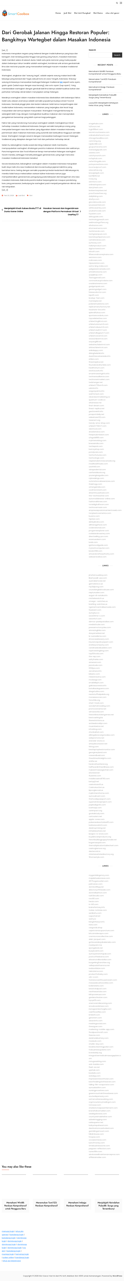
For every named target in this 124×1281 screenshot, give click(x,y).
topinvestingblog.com (99, 650)
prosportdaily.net (96, 414)
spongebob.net (96, 948)
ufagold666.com (96, 437)
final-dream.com (96, 405)
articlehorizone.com (98, 272)
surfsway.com (95, 242)
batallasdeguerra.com (99, 688)
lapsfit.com (94, 295)
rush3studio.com (96, 895)
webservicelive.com (97, 556)
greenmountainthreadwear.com (103, 1093)
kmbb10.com (94, 1015)
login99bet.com (96, 129)
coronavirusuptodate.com (100, 280)
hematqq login (22, 1254)
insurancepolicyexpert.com (101, 642)
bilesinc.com (94, 674)
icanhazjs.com (95, 807)
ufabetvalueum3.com (98, 327)
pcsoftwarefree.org (97, 193)
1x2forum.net (94, 126)
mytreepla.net (95, 301)
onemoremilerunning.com (100, 1003)
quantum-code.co (97, 399)
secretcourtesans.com (99, 132)
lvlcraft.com (94, 251)
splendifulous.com (97, 312)
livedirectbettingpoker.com (101, 1046)
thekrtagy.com (95, 484)
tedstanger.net (96, 382)
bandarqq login (16, 1234)
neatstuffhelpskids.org (99, 694)
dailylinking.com (96, 196)
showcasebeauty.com (99, 639)
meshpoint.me (95, 945)
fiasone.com (94, 1035)
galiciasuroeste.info (97, 685)
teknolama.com (96, 971)
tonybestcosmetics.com (100, 513)
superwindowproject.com (100, 802)
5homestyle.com (96, 857)
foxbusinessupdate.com (100, 1049)
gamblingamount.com (99, 1131)
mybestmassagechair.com (101, 770)
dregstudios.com (96, 691)
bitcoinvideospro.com (98, 933)
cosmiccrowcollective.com (101, 936)
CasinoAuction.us (96, 787)
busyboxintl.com (96, 951)
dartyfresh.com (96, 187)
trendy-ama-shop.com (99, 423)
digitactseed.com (97, 248)
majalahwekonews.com (99, 878)
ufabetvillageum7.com (99, 333)
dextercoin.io (94, 851)
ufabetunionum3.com (98, 324)
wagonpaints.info (96, 391)
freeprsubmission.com (99, 434)
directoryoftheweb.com (99, 889)
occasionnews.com (97, 1140)
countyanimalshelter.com (100, 1116)
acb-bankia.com (96, 1064)
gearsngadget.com (97, 289)
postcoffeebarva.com (99, 956)
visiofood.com (95, 429)
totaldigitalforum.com (99, 504)
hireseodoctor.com (97, 292)
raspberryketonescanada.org (102, 461)
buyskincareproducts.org (100, 836)
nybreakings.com (96, 478)
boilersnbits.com (96, 985)
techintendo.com (97, 231)
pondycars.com (96, 452)
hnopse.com (94, 1137)
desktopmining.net (97, 828)
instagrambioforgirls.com (100, 1009)
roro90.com (94, 898)
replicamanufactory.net (99, 306)
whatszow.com (95, 225)
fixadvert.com (95, 610)
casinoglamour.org (97, 848)
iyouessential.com (97, 205)
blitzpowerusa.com (97, 994)
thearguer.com (95, 1026)
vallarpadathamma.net (99, 965)
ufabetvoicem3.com (98, 335)
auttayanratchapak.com (100, 953)
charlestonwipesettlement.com (103, 1108)
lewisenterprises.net (98, 190)
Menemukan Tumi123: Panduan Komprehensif (102, 80)
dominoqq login (15, 1241)
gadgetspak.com (96, 286)
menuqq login (8, 1231)
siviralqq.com (95, 1076)
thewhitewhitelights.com (100, 758)
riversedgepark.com (98, 149)
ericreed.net (94, 772)
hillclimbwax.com (96, 1134)
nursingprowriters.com (99, 1090)
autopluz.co (94, 613)
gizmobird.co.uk (96, 583)
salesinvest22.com (97, 417)
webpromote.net (96, 738)
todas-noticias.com (98, 910)
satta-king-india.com (98, 266)
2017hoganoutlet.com (98, 881)
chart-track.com (96, 703)
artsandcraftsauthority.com (101, 554)
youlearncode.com (97, 210)
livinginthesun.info (97, 921)
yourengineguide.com (98, 475)
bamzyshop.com (96, 449)
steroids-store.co (97, 740)
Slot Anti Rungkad (82, 13)
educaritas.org (95, 170)
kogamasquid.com (97, 842)
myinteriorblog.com (97, 440)
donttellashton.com (98, 892)
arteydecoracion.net (98, 743)
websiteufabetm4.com (99, 344)
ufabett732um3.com (98, 385)
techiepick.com (96, 446)
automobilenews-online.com (102, 498)
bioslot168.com (95, 551)
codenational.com (97, 527)
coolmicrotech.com (97, 490)
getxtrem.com (95, 1017)
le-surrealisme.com (97, 636)
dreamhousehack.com (99, 492)
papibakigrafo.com (97, 804)
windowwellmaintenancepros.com (104, 1154)
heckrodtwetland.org (98, 764)
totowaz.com (95, 1105)
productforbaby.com (98, 974)
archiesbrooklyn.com (98, 723)
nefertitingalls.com (97, 161)
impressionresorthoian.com (101, 1078)
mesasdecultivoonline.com (101, 983)
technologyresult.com (99, 219)
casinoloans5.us (96, 784)
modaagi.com (95, 679)
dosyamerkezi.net (97, 633)
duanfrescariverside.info (99, 356)
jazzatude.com (95, 665)
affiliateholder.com (97, 1157)
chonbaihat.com (96, 732)
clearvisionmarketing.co (99, 397)
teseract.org (94, 420)
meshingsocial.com (97, 1023)
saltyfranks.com (96, 659)
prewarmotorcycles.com (100, 627)
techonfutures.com (97, 455)
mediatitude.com (97, 624)
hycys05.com (95, 1000)
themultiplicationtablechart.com (103, 845)
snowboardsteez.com (99, 1006)
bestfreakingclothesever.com (102, 1081)
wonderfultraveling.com (99, 706)
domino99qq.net (96, 887)
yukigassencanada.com (99, 269)
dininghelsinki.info (96, 353)
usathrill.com (94, 466)
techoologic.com (96, 458)
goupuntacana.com (98, 146)
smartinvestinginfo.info (99, 373)
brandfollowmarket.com (99, 1110)
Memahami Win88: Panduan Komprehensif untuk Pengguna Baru (105, 72)
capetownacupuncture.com (101, 930)
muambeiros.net (96, 726)
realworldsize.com (97, 968)
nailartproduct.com (97, 245)
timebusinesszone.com (99, 1145)
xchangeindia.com (97, 487)
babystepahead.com (98, 1125)
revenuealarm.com (97, 539)
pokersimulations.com (99, 304)
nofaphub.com (95, 158)
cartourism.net (95, 816)
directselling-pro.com (98, 536)
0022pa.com (94, 668)
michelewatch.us (96, 598)
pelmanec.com (95, 884)
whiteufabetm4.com (98, 347)
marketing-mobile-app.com (101, 1029)
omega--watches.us (98, 601)
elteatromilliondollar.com (100, 959)
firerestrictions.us (96, 720)
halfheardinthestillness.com (101, 767)
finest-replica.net (97, 408)
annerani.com (95, 662)
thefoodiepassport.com (100, 799)
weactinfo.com (95, 1020)
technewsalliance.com (99, 376)
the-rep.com (94, 656)
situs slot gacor (112, 13)
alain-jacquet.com (97, 939)
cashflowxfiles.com (97, 1012)
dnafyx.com (94, 199)
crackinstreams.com (98, 283)
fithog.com (94, 746)
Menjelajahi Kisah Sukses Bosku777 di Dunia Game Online (22, 210)
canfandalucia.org (97, 472)
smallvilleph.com (96, 682)
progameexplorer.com (99, 530)
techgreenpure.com (98, 234)
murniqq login (8, 1254)
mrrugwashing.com (97, 1061)
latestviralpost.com (97, 988)
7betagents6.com (97, 277)
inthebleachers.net (97, 831)
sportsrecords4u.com (98, 315)
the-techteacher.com (99, 495)
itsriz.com (93, 924)
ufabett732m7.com (97, 426)
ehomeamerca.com (98, 228)
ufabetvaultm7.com (98, 330)
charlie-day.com (96, 1044)
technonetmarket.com (99, 379)
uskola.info (93, 388)
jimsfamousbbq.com (98, 575)
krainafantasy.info (97, 907)
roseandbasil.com (97, 755)
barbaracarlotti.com (98, 825)
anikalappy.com (96, 350)
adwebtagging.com (98, 1119)
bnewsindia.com (96, 443)
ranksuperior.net (96, 1122)
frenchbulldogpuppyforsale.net (103, 839)
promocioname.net (97, 708)
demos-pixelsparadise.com (101, 621)
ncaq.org (93, 178)
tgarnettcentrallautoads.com (102, 607)
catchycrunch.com (97, 155)
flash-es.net (94, 1067)
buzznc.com (94, 516)
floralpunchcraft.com (98, 1032)
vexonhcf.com (95, 618)
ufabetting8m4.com (98, 321)
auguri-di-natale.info (98, 595)
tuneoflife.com (95, 1151)
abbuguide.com (96, 216)
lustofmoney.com (97, 1142)
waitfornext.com (96, 394)
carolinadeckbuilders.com (100, 647)
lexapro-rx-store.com (98, 834)
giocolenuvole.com (97, 202)
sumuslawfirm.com (97, 1087)
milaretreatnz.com (97, 677)
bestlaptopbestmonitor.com (102, 749)
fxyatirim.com (95, 213)
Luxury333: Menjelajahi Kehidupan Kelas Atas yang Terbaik (103, 104)
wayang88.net (95, 341)
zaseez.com (94, 152)
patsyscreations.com (98, 164)
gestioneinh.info (96, 411)
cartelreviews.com (97, 240)
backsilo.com (95, 1073)
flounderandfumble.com (100, 365)
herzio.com (94, 901)
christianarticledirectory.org (101, 854)
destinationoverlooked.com (101, 1128)
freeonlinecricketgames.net (101, 714)
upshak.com (94, 1070)
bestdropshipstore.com (99, 237)
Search (92, 50)
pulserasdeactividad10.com (101, 822)
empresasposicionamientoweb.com (105, 510)
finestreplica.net (96, 362)
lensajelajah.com (96, 173)
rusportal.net (94, 916)
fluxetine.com (95, 775)
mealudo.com (95, 1041)
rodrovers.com (95, 260)
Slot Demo (98, 13)
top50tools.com (96, 653)
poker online (8, 1257)
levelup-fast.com (96, 298)
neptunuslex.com (96, 592)
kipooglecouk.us (96, 790)
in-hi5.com (93, 904)
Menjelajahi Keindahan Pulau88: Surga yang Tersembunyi (103, 96)
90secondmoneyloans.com (101, 254)
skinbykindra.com (96, 522)
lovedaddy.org (95, 1052)
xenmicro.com (95, 181)
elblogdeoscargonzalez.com (102, 735)
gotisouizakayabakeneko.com (102, 942)
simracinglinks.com (97, 630)
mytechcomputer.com (99, 548)
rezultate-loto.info (97, 309)
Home (58, 13)
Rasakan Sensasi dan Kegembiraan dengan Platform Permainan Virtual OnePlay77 (60, 211)
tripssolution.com (96, 263)
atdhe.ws (93, 761)
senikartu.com (95, 913)
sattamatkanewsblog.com (101, 1099)
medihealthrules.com (98, 463)
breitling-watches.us (98, 604)
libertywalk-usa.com (98, 578)
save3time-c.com (97, 615)
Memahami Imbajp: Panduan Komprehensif (101, 88)
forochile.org (94, 700)
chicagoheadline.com (98, 138)
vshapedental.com (97, 469)
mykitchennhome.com (99, 793)
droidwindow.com (97, 431)
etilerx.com (94, 359)
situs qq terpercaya (12, 1260)
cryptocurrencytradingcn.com (102, 1102)
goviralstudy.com (96, 813)
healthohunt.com (96, 367)
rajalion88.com (95, 144)
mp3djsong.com (96, 586)
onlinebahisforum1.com (99, 135)
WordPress (117, 1276)
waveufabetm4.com (98, 338)
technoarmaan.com (98, 507)
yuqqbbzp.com (95, 274)
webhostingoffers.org (98, 222)
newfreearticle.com (97, 991)
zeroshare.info (95, 671)
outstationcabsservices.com (102, 481)
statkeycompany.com (99, 645)
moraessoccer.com (97, 697)
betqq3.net (94, 781)
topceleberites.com (98, 318)
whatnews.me (95, 402)
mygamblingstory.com (99, 875)
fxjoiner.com (94, 519)
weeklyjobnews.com (98, 1113)
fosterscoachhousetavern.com (103, 980)
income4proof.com (97, 167)
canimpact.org (95, 810)
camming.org (95, 141)
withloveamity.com (97, 208)
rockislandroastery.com (99, 533)
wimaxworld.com (96, 711)
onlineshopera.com (97, 184)
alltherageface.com (98, 524)
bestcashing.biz (96, 717)
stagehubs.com (96, 123)
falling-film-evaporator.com (101, 1084)
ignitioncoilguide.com (98, 545)
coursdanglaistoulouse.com (101, 589)
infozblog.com (95, 729)
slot (30, 195)
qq (61, 82)
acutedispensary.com (98, 1096)
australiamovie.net (97, 581)
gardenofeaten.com (98, 997)
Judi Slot (67, 13)
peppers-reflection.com (100, 1148)
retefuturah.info (96, 370)
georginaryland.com (98, 752)
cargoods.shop (95, 927)
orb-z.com (93, 977)
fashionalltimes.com (98, 501)
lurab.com (93, 542)
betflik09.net (94, 176)
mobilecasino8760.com (99, 778)
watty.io (92, 919)
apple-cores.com (97, 819)
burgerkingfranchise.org (99, 962)
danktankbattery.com (98, 1038)
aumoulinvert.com (97, 796)
